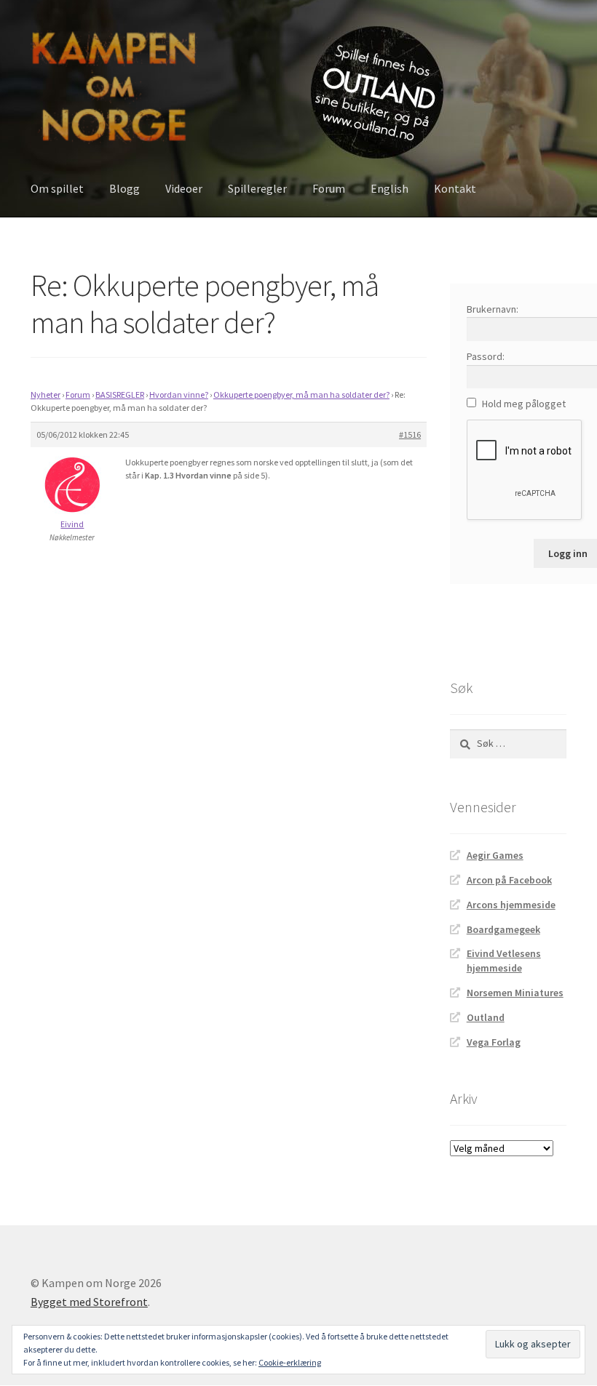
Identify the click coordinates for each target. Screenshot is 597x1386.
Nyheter (45, 394)
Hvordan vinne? (178, 394)
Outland (486, 1017)
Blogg (124, 188)
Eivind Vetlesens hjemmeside (504, 960)
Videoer (183, 188)
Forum (328, 188)
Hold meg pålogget (524, 403)
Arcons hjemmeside (511, 904)
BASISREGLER (119, 394)
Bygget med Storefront (89, 1301)
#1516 (410, 434)
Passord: (486, 356)
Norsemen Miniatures (515, 992)
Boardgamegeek (503, 929)
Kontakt (455, 188)
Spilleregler (257, 188)
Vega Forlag (494, 1042)
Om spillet (57, 188)
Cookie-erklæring (289, 1362)
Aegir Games (495, 855)
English (389, 188)
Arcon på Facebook (509, 879)
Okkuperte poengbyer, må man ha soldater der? (301, 394)
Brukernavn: (492, 309)
